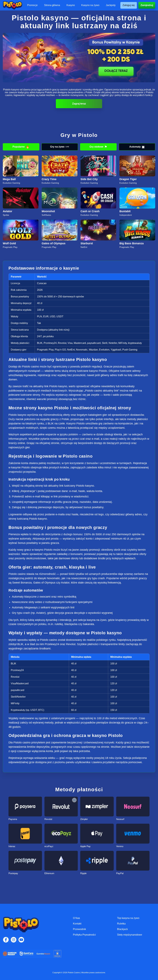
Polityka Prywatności (84, 934)
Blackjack (122, 929)
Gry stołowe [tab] (98, 146)
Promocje (32, 5)
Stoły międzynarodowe (129, 934)
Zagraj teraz (79, 103)
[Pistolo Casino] (12, 5)
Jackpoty (111, 5)
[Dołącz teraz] (79, 57)
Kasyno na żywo (90, 5)
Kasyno (71, 5)
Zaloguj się (129, 5)
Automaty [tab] (137, 146)
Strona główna (52, 5)
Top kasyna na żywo (128, 918)
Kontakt (77, 923)
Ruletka (121, 923)
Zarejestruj (147, 5)
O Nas (76, 918)
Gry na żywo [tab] (59, 146)
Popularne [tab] (20, 146)
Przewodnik (79, 929)
